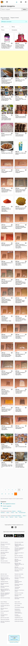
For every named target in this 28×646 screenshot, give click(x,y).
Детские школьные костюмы (5, 587)
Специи (12, 512)
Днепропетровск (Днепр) (16, 515)
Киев (7, 517)
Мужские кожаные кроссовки (19, 585)
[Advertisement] (14, 14)
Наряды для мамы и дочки (19, 553)
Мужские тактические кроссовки (19, 598)
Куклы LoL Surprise (19, 557)
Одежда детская (4, 581)
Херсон (24, 515)
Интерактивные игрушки (4, 615)
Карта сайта (17, 601)
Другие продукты (5, 19)
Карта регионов (18, 603)
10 (2, 493)
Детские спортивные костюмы (5, 622)
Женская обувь (4, 550)
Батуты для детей (5, 611)
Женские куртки (4, 542)
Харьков (20, 517)
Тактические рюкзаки (5, 562)
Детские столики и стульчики (19, 570)
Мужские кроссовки (19, 574)
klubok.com (2, 2)
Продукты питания (14, 17)
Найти (24, 9)
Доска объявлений (5, 17)
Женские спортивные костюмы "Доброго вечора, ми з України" (19, 549)
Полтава (2, 517)
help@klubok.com (18, 617)
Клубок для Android (19, 621)
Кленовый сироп (22, 512)
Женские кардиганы (5, 548)
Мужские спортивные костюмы (19, 578)
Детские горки (4, 574)
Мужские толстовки (19, 592)
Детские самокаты (19, 555)
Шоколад (19, 511)
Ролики (2, 612)
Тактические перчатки (17, 588)
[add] (16, 2)
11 (5, 493)
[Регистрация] (26, 2)
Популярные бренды (19, 607)
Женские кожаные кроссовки (5, 553)
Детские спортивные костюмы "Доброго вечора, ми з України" (5, 594)
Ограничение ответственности (18, 612)
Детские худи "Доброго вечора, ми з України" (19, 564)
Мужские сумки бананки (18, 595)
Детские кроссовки (5, 617)
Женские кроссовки (19, 542)
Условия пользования (17, 615)
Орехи (8, 512)
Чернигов (11, 517)
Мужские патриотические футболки (18, 581)
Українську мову (14, 639)
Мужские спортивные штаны (19, 591)
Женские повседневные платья (4, 558)
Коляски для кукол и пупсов (5, 606)
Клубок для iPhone (19, 619)
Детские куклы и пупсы (4, 609)
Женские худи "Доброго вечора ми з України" (19, 545)
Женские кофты (4, 560)
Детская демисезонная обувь (19, 567)
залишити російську (14, 642)
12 (8, 493)
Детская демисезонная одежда (18, 560)
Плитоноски (3, 555)
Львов (16, 517)
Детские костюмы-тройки (5, 584)
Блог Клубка (17, 605)
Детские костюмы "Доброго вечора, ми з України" (5, 578)
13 (12, 493)
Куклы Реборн (4, 601)
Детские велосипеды (5, 597)
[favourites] (7, 2)
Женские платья (4, 546)
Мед (16, 512)
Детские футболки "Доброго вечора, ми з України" (5, 590)
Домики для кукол (5, 575)
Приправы (3, 512)
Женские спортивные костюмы (5, 544)
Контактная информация (18, 610)
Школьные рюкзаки (5, 619)
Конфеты (14, 511)
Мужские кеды (18, 575)
